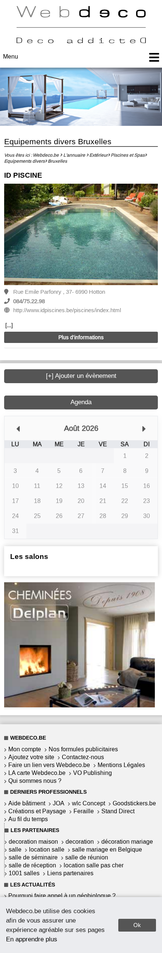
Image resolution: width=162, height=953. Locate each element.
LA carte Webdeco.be (37, 773)
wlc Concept (88, 803)
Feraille (83, 811)
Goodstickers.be (134, 803)
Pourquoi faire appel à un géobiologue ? (62, 896)
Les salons (29, 556)
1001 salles (24, 873)
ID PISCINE (23, 175)
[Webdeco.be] (81, 41)
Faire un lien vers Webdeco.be (49, 765)
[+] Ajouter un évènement (81, 375)
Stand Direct (117, 811)
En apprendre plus (31, 939)
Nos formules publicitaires (83, 749)
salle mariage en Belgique (107, 849)
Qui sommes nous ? (34, 781)
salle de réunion (86, 857)
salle (15, 849)
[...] (9, 325)
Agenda (81, 402)
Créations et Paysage (37, 811)
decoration (80, 842)
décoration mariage (127, 842)
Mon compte (24, 749)
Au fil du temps (28, 819)
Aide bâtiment (26, 803)
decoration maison (33, 842)
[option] (81, 235)
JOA (58, 803)
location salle (46, 849)
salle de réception (32, 865)
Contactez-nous (83, 757)
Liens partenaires (70, 873)
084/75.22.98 (29, 301)
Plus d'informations (81, 337)
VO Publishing (92, 773)
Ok (137, 925)
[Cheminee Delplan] (79, 705)
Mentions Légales (121, 765)
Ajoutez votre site (31, 757)
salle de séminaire (33, 857)
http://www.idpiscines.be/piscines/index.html (67, 310)
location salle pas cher (94, 865)
